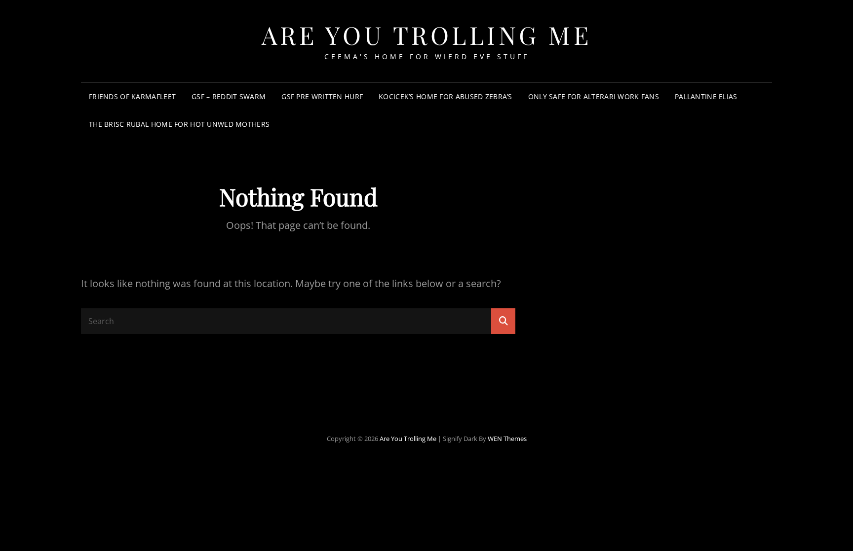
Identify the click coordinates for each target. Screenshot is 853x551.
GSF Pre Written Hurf (322, 96)
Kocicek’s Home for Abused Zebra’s (445, 96)
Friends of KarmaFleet (132, 96)
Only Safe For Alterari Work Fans (593, 96)
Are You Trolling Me (427, 34)
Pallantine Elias (706, 96)
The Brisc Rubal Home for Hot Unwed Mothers (179, 124)
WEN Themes (507, 438)
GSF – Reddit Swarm (229, 96)
